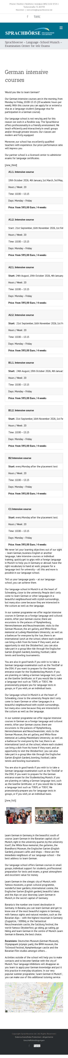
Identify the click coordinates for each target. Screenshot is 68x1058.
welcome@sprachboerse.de (39, 10)
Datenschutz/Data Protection (28, 1037)
